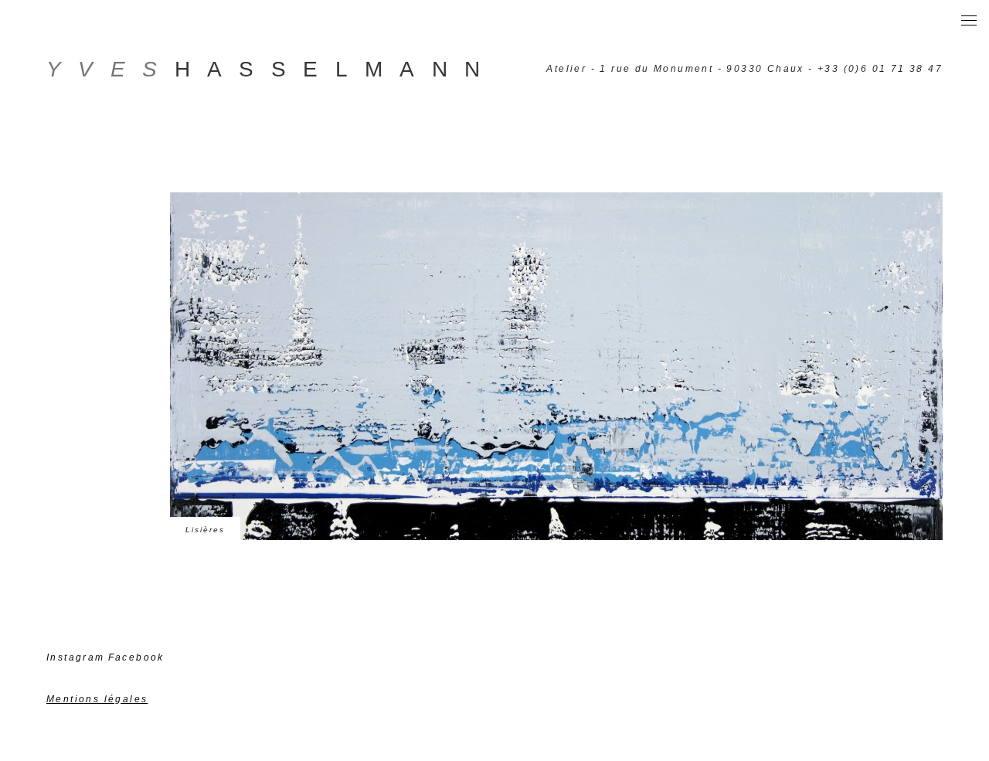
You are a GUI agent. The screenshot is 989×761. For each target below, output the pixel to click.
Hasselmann (272, 69)
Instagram (75, 657)
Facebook (136, 657)
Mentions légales (97, 699)
